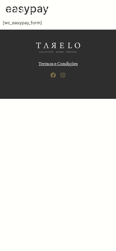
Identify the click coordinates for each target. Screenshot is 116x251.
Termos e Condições (58, 63)
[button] (83, 10)
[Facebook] (53, 75)
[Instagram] (63, 75)
